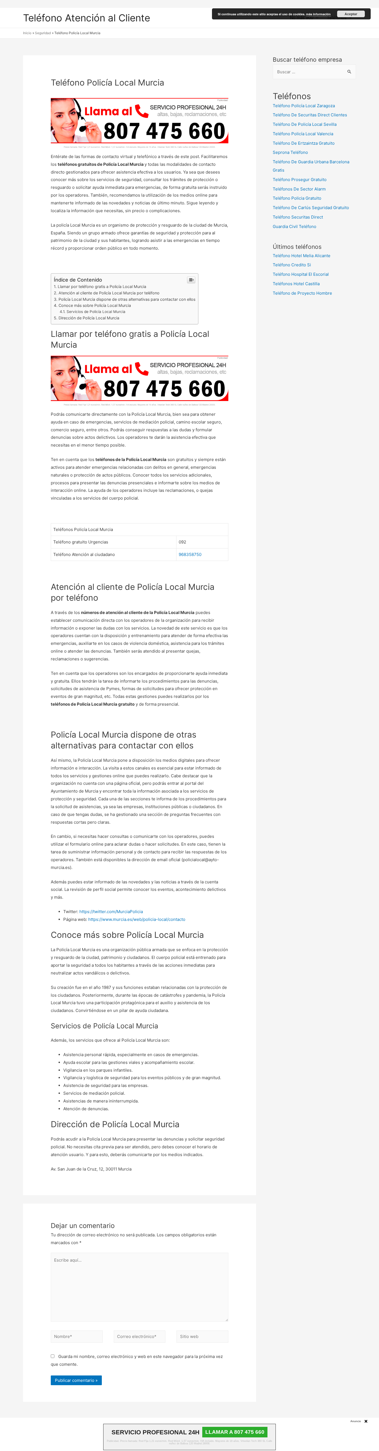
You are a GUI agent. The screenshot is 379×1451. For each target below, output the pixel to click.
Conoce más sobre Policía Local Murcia (95, 305)
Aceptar (351, 13)
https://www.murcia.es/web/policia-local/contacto (136, 919)
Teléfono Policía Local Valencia (303, 133)
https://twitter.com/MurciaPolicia (111, 911)
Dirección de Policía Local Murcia (89, 317)
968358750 (190, 554)
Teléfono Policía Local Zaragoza (304, 105)
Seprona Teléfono (290, 152)
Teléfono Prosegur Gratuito (300, 179)
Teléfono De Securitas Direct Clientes (310, 114)
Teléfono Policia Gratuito (297, 198)
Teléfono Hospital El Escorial (301, 274)
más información (318, 14)
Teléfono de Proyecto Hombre (302, 293)
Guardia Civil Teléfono (294, 226)
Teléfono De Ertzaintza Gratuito (304, 143)
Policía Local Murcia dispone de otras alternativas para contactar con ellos (127, 299)
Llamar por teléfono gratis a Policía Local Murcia (102, 286)
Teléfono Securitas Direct (298, 217)
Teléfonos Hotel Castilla (296, 283)
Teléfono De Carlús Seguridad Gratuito (311, 207)
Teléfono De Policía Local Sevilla (305, 124)
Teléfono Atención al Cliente (86, 18)
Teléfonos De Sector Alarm (299, 189)
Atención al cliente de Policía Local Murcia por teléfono (109, 292)
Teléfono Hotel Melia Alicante (301, 255)
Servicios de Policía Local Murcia (96, 311)
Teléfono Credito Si (292, 264)
